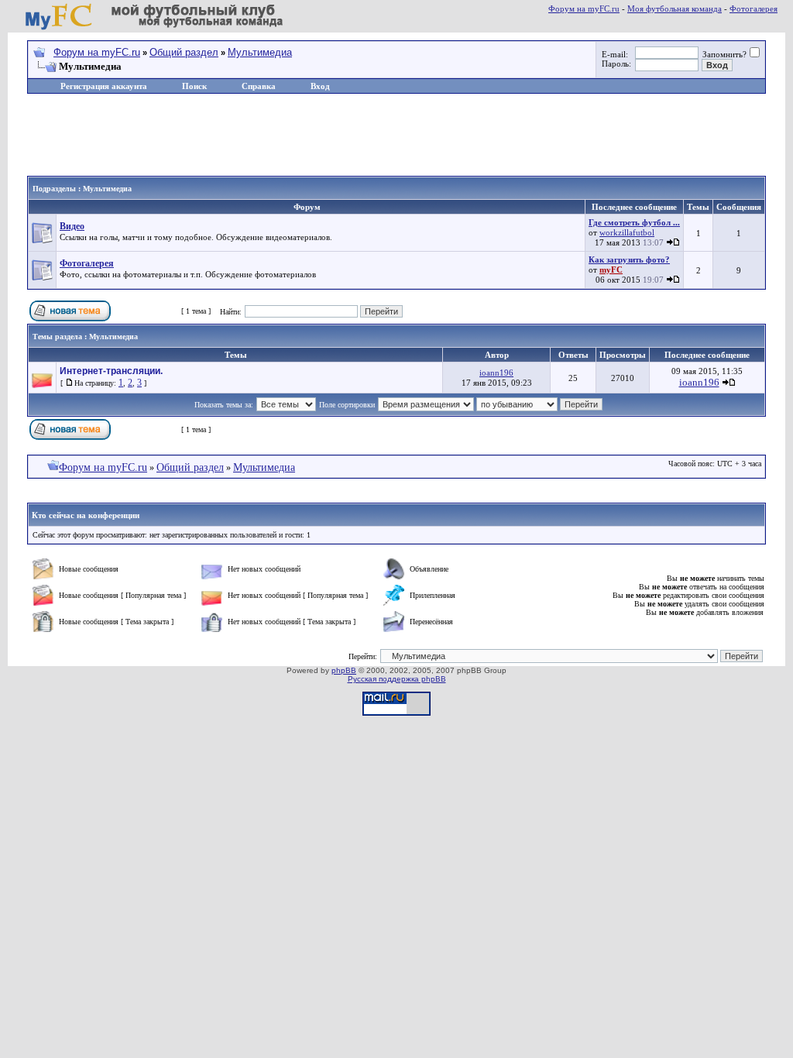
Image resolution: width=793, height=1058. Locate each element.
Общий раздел (183, 52)
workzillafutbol (626, 232)
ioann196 (496, 372)
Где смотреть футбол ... (634, 222)
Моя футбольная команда (674, 8)
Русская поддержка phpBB (397, 679)
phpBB (343, 670)
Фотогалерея (753, 8)
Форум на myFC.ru (584, 8)
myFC (611, 269)
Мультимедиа (260, 52)
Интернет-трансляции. (111, 371)
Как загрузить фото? (629, 259)
